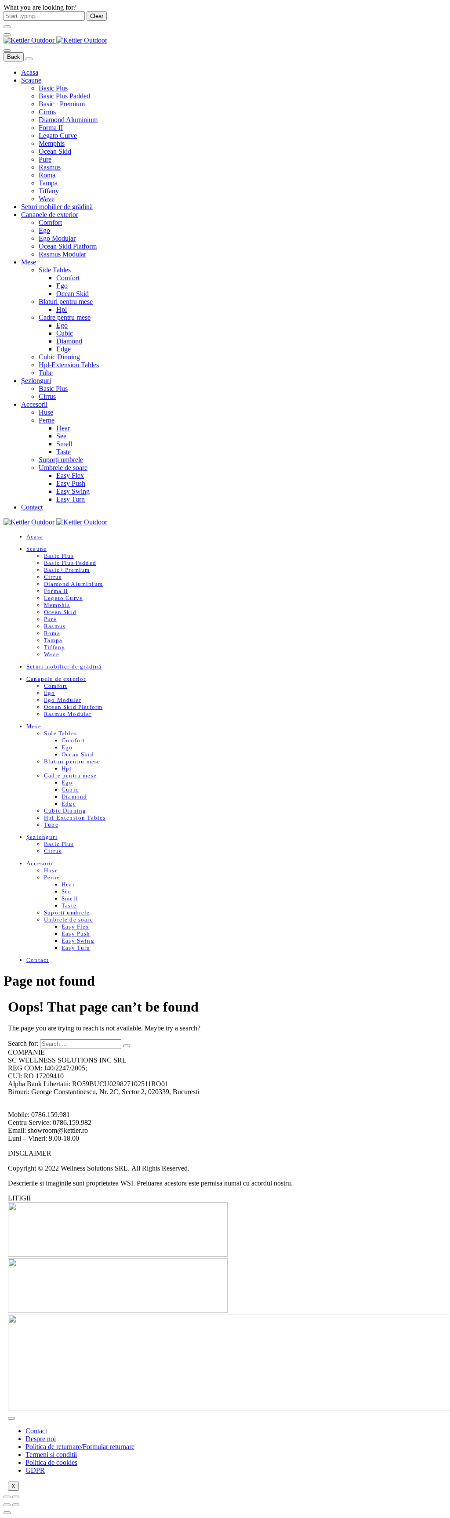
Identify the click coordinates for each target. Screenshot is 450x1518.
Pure (45, 159)
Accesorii (34, 404)
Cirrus (47, 112)
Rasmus (50, 167)
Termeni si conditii (51, 1454)
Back (13, 57)
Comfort (50, 222)
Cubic (64, 333)
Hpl (61, 309)
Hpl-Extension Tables (69, 365)
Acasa (29, 72)
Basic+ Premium (62, 104)
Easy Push (70, 483)
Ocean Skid (55, 151)
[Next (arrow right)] (15, 1505)
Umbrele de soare (63, 467)
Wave (46, 198)
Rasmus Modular (62, 254)
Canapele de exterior (49, 214)
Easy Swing (73, 491)
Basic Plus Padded (64, 96)
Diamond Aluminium (68, 119)
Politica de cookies (51, 1462)
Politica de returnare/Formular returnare (79, 1446)
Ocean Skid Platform (68, 246)
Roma (47, 175)
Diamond (69, 341)
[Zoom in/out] (15, 1497)
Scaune (31, 80)
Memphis (52, 143)
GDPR (35, 1470)
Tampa (48, 183)
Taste (63, 451)
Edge (63, 349)
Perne (46, 420)
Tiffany (49, 191)
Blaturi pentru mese (66, 301)
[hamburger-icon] (11, 1418)
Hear (63, 428)
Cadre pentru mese (65, 317)
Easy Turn (70, 499)
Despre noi (40, 1438)
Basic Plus (53, 88)
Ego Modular (57, 238)
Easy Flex (70, 475)
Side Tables (55, 270)
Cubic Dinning (59, 357)
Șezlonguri (36, 380)
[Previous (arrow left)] (7, 1505)
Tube (46, 372)
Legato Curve (58, 135)
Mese (28, 262)
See (61, 436)
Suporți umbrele (61, 459)
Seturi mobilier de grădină (57, 206)
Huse (46, 412)
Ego (44, 230)
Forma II (51, 127)
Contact (32, 507)
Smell (64, 444)
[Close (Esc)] (7, 1497)
